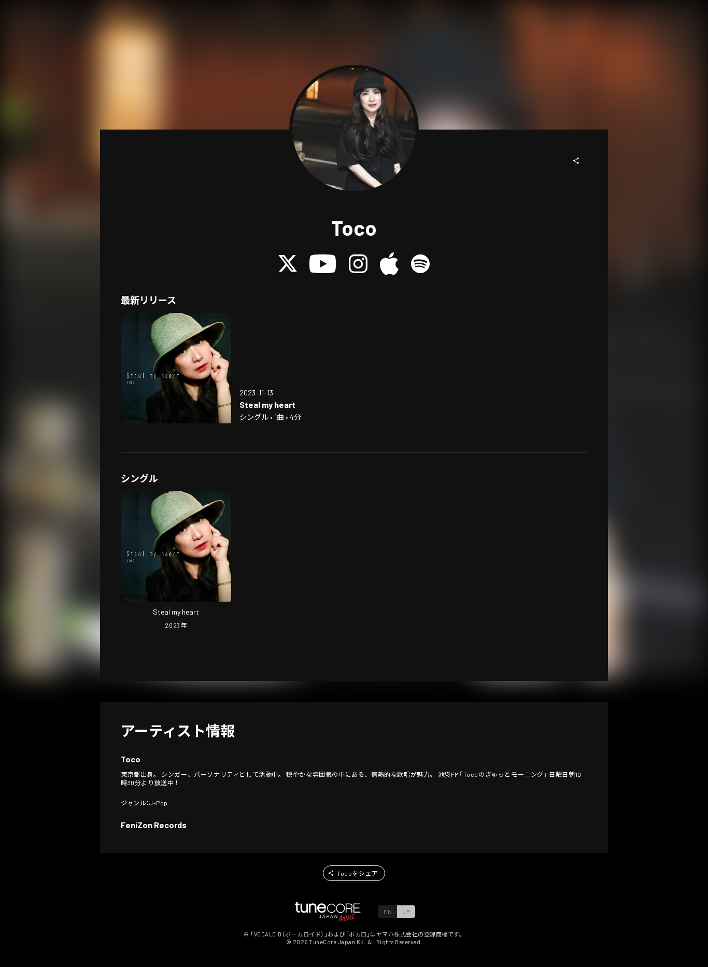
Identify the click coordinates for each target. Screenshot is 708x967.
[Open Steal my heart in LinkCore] (176, 368)
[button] (576, 160)
